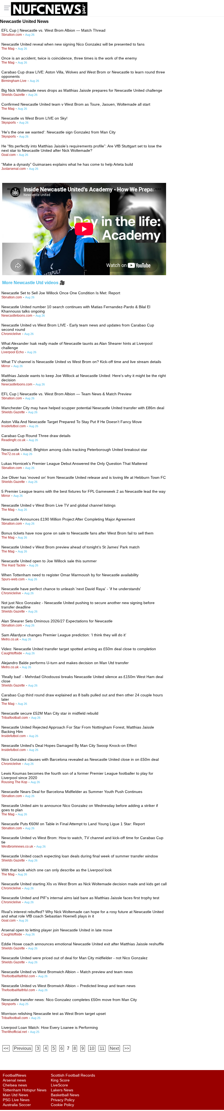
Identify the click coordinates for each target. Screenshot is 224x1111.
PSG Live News (16, 1100)
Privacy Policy (63, 1100)
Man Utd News (15, 1095)
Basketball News (65, 1095)
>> (126, 1048)
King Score (60, 1080)
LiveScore (59, 1085)
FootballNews (14, 1075)
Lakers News (62, 1090)
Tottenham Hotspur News (24, 1090)
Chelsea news (15, 1085)
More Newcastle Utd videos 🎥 (33, 282)
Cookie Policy (62, 1105)
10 (91, 1048)
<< (6, 1048)
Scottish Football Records (73, 1075)
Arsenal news (14, 1080)
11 (102, 1048)
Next (114, 1048)
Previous (22, 1048)
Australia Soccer (17, 1105)
